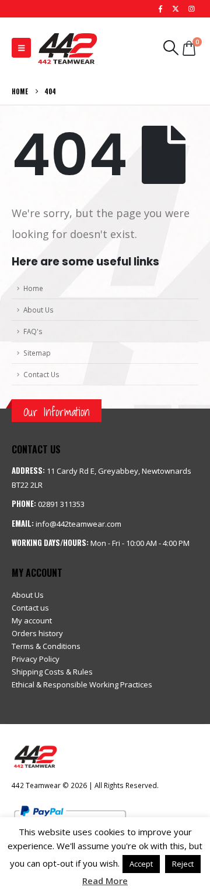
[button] (21, 48)
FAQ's (33, 331)
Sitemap (37, 352)
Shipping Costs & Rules (52, 671)
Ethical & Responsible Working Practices (82, 684)
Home (33, 288)
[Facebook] (160, 9)
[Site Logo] (67, 47)
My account (32, 620)
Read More (105, 880)
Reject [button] (183, 863)
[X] (176, 9)
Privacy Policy (36, 659)
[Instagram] (191, 9)
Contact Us (41, 374)
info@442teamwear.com (78, 524)
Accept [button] (141, 863)
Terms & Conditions (46, 646)
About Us (38, 309)
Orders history (37, 633)
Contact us (30, 607)
